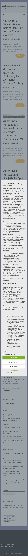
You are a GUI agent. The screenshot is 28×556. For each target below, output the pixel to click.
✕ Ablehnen (13, 366)
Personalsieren (14, 370)
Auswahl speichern (13, 362)
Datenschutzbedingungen (14, 373)
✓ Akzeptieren (14, 357)
